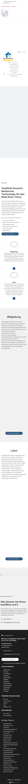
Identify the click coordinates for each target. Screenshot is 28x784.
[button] (25, 13)
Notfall (13, 6)
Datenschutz (17, 779)
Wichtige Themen (7, 720)
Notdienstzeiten (5, 6)
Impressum (10, 779)
